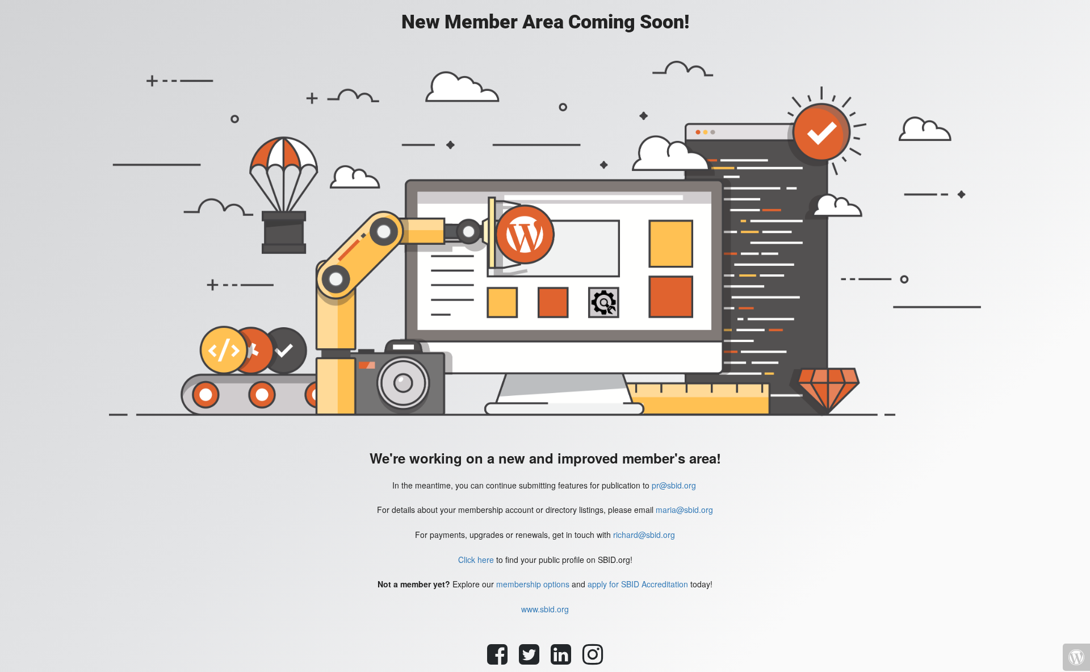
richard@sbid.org (644, 534)
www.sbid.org (545, 609)
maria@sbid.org (684, 509)
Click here (476, 559)
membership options (532, 584)
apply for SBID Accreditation (638, 584)
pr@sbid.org (674, 485)
